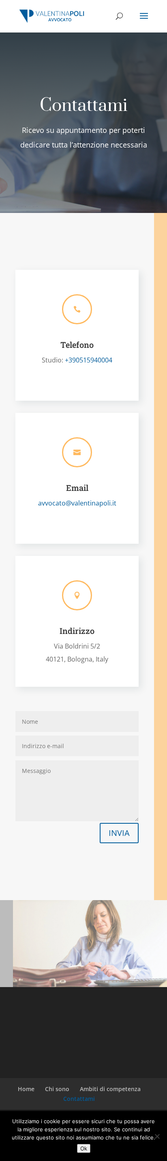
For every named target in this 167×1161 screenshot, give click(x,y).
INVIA (119, 832)
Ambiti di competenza (110, 1089)
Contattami (79, 1098)
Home (26, 1089)
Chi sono (57, 1089)
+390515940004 (87, 360)
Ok (83, 1148)
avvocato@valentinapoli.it (77, 503)
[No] (157, 1136)
